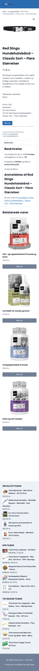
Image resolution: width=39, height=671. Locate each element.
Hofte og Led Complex (12, 419)
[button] (34, 19)
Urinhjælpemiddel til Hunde (15, 365)
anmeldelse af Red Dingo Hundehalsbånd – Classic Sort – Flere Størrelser (18, 200)
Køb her (7, 123)
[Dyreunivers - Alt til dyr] (7, 4)
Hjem (4, 11)
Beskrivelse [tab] (8, 143)
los (17, 136)
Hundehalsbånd (13, 11)
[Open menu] (35, 4)
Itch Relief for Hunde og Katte (15, 311)
